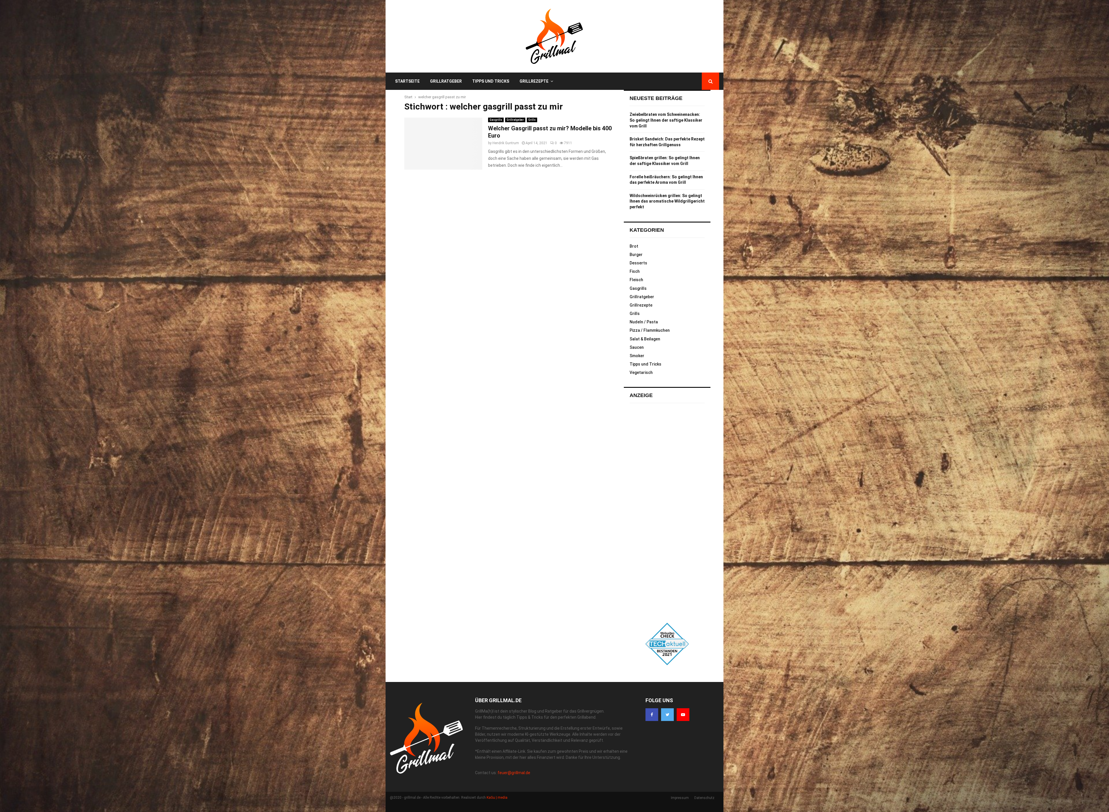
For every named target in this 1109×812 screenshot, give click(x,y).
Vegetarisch (641, 372)
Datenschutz (704, 798)
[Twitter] (667, 714)
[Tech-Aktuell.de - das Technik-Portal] (667, 644)
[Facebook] (651, 714)
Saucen (637, 347)
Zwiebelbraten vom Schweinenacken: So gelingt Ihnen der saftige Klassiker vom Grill (666, 120)
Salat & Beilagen (645, 339)
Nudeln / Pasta (644, 322)
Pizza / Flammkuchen (650, 330)
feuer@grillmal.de (514, 772)
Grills (532, 119)
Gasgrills (496, 119)
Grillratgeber (446, 81)
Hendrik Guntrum (505, 143)
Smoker (637, 355)
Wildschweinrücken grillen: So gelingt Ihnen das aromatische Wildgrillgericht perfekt (667, 201)
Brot (634, 246)
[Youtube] (683, 714)
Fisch (635, 271)
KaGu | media (497, 798)
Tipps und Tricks (490, 81)
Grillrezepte (534, 81)
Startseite (407, 81)
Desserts (638, 263)
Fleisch (636, 279)
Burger (636, 254)
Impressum (680, 798)
